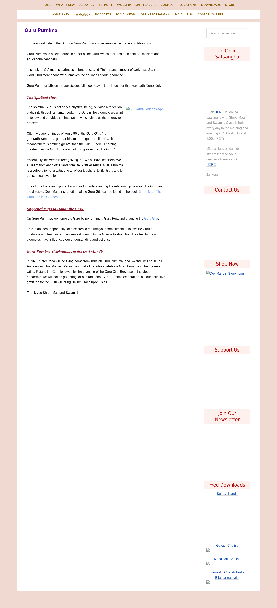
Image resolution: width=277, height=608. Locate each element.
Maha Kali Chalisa (227, 559)
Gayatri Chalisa (227, 545)
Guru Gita (151, 218)
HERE (219, 112)
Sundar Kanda (227, 493)
